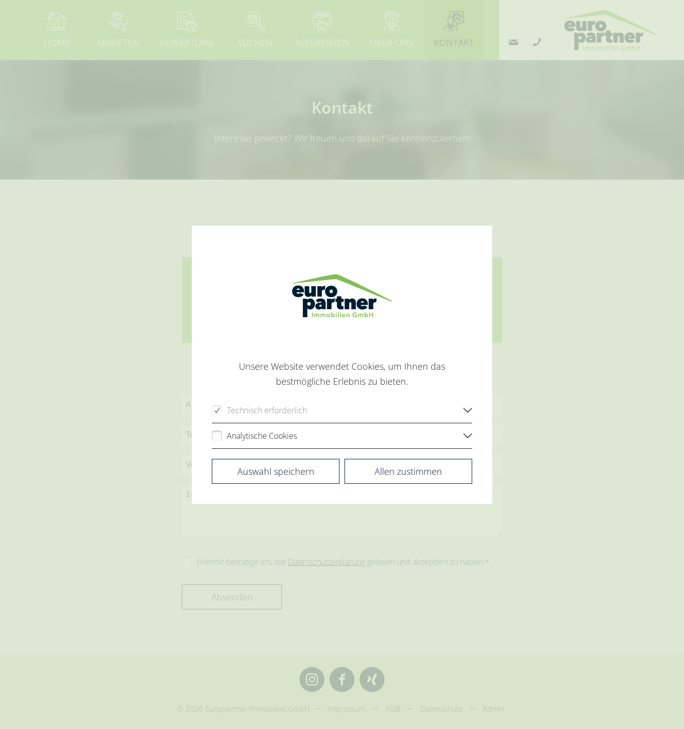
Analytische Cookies (262, 435)
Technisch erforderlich (267, 410)
